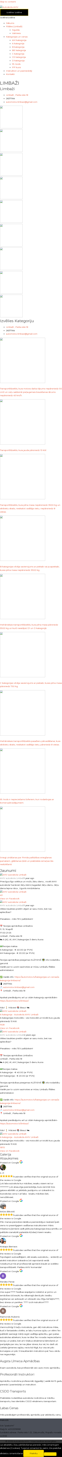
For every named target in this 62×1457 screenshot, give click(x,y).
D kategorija (18, 60)
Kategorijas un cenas (17, 36)
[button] (7, 17)
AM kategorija (19, 40)
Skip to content (8, 1)
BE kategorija (19, 50)
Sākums (10, 23)
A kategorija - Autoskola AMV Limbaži (19, 1014)
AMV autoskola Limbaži (12, 878)
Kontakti (10, 74)
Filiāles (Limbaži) (14, 26)
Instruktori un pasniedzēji (19, 71)
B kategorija (18, 47)
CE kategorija (19, 57)
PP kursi (16, 67)
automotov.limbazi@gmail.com (18, 987)
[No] (50, 1454)
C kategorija (18, 54)
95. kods (16, 64)
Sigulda (16, 30)
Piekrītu (34, 1453)
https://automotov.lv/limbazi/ (14, 1001)
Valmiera (16, 33)
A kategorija (18, 43)
